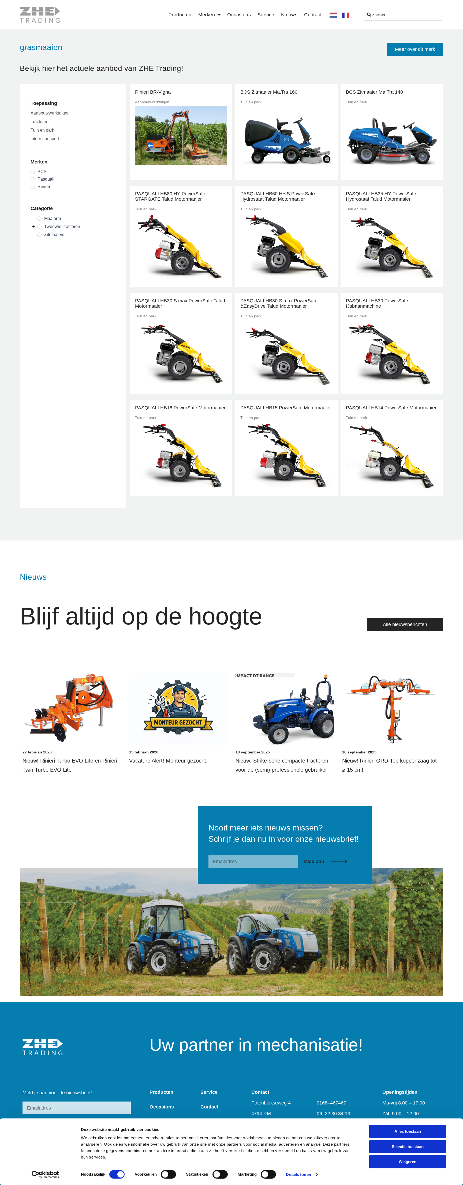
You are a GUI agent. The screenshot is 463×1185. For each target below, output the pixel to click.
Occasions (239, 14)
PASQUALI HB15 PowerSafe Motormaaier (285, 407)
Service (265, 14)
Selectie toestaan (408, 1146)
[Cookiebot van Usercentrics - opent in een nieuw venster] (45, 1175)
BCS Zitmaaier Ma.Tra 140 (374, 92)
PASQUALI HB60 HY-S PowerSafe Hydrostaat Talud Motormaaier (277, 196)
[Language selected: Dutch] (342, 14)
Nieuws (289, 14)
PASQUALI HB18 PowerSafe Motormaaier (180, 407)
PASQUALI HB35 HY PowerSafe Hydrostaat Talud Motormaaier (381, 196)
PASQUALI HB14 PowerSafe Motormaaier (391, 407)
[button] (415, 49)
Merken (206, 14)
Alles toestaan (407, 1131)
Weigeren (407, 1161)
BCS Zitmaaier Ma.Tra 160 (268, 92)
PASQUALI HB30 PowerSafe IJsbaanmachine (377, 303)
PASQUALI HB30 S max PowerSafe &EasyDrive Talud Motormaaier (279, 303)
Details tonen (298, 1174)
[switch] (168, 1174)
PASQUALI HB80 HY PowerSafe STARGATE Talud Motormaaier (170, 196)
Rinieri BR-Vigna (153, 92)
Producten (180, 14)
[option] (347, 15)
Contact (313, 14)
